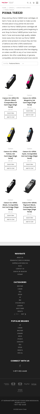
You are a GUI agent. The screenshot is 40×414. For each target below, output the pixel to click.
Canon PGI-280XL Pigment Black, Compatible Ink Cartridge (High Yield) (29, 207)
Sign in (15, 271)
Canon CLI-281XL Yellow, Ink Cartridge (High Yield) (10, 154)
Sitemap (20, 274)
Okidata (20, 350)
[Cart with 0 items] (34, 3)
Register (24, 271)
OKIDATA (20, 311)
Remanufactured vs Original (20, 260)
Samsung (20, 342)
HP (20, 297)
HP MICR (20, 339)
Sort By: (5, 63)
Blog (20, 266)
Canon (20, 289)
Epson (20, 294)
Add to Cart (10, 117)
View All (20, 353)
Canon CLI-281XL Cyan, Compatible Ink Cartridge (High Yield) (29, 154)
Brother (20, 286)
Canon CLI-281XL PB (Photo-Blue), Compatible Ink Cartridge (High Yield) (10, 102)
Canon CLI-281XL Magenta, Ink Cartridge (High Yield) (29, 101)
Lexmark (20, 306)
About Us (20, 257)
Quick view (10, 113)
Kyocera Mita (20, 303)
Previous (3, 412)
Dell (20, 292)
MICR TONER (20, 308)
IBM (20, 300)
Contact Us (20, 269)
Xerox (20, 336)
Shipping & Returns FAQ (20, 263)
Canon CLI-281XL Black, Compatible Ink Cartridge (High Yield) (10, 206)
